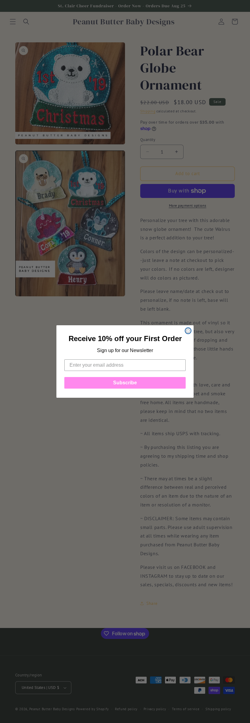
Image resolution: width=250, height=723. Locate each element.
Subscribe (125, 382)
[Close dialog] (188, 331)
